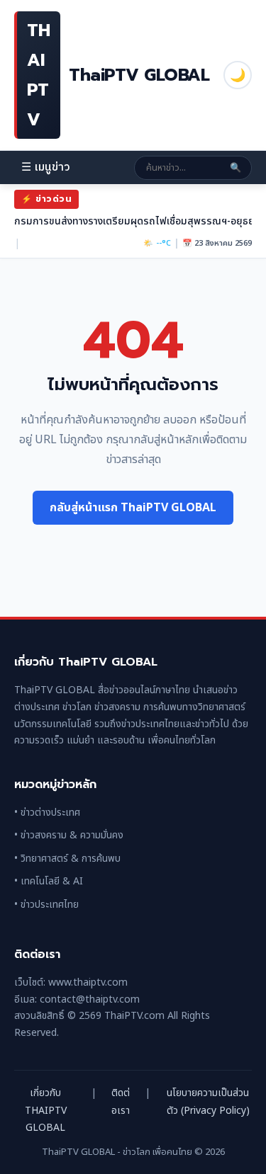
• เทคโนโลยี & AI (48, 881)
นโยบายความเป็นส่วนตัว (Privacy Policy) (208, 1101)
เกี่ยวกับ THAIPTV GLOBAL (46, 1110)
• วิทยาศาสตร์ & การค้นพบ (67, 858)
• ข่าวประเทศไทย (46, 904)
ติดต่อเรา (120, 1101)
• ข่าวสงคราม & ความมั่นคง (68, 835)
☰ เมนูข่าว (45, 167)
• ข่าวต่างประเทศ (47, 812)
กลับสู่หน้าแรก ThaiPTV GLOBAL (133, 507)
